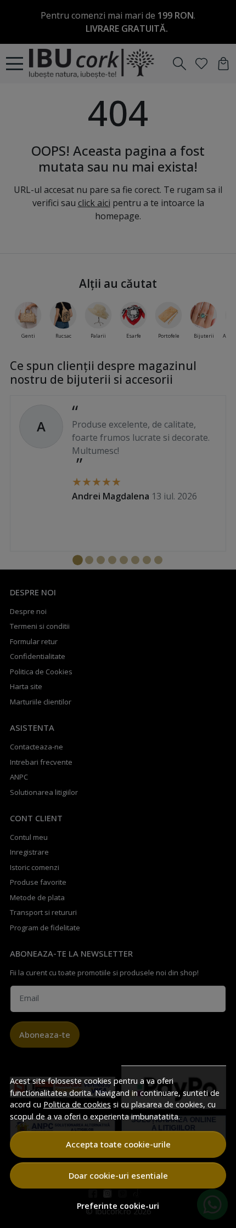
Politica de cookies (77, 1104)
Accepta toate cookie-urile (118, 1144)
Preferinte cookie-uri (118, 1206)
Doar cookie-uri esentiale (118, 1175)
